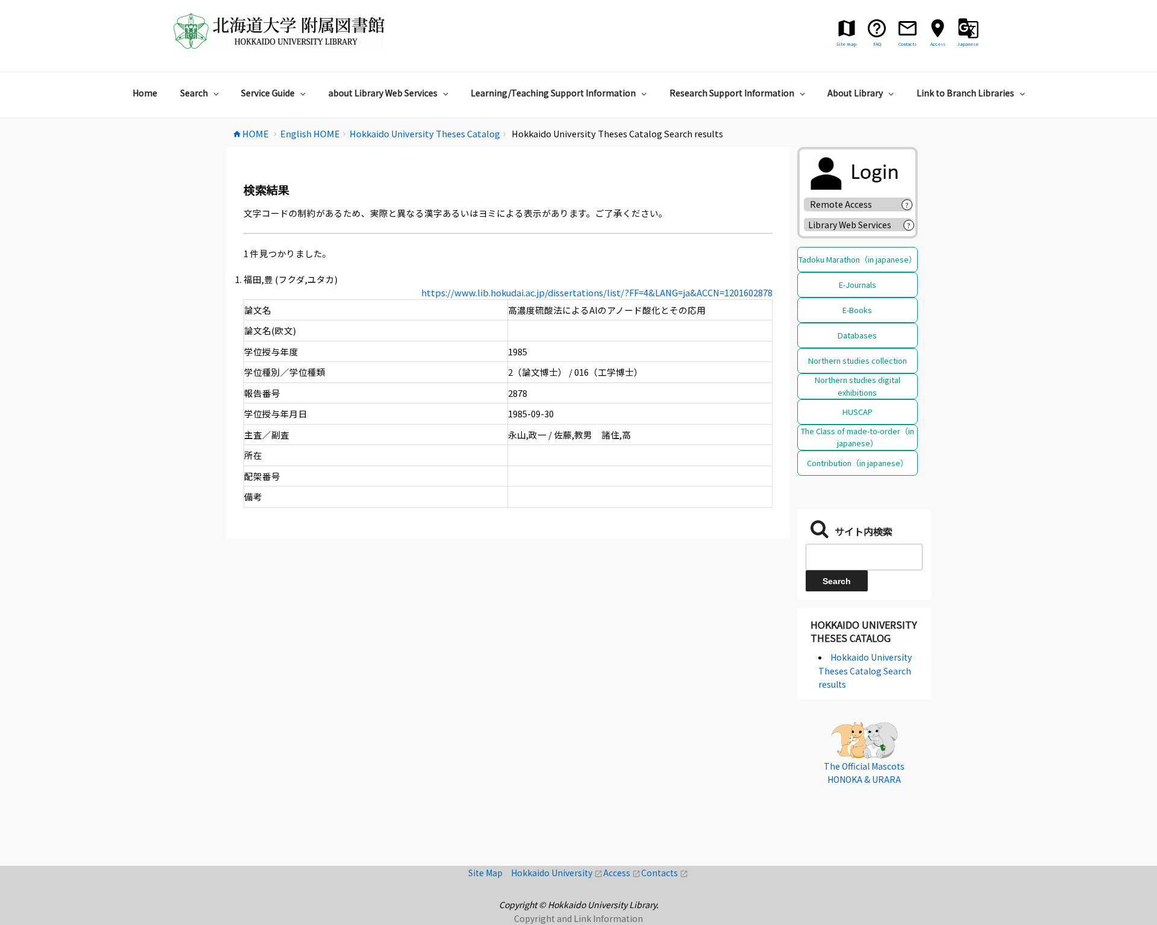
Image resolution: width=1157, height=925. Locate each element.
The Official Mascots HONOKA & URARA (864, 772)
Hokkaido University (557, 873)
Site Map (489, 873)
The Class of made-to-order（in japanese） (857, 437)
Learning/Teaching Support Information (553, 93)
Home (145, 93)
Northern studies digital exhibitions (857, 385)
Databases (857, 335)
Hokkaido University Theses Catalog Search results (865, 670)
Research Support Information (731, 93)
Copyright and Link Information (578, 918)
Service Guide (268, 93)
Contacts (664, 873)
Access (622, 873)
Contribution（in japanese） (857, 463)
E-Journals (857, 284)
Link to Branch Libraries (965, 93)
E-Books (857, 310)
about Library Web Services (382, 93)
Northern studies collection (857, 360)
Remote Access (845, 204)
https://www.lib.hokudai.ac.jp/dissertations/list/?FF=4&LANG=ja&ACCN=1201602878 (597, 292)
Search (194, 93)
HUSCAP (857, 411)
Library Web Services (849, 225)
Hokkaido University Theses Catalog (864, 631)
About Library (855, 93)
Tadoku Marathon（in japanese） (857, 259)
